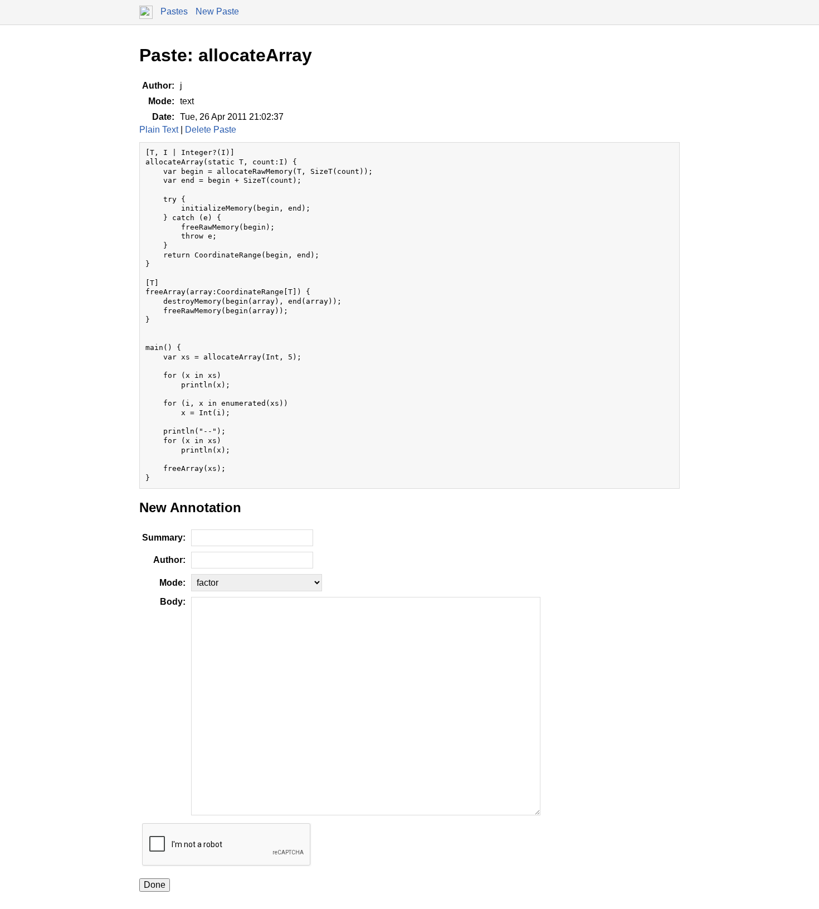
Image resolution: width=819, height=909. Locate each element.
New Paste (217, 11)
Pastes (174, 11)
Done (154, 884)
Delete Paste (210, 129)
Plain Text (158, 129)
